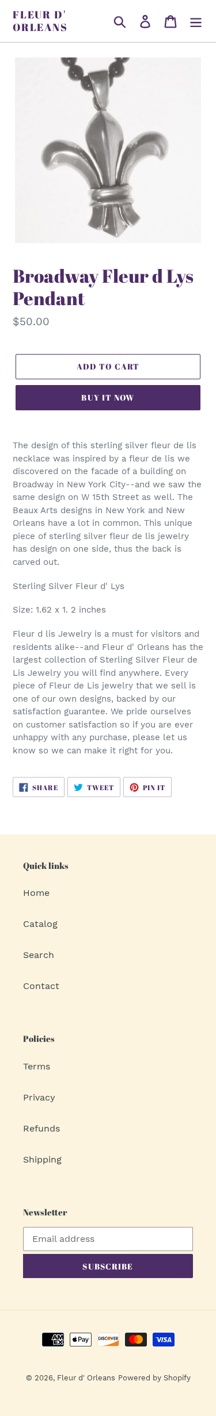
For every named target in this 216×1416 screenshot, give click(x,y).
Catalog (40, 923)
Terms (36, 1066)
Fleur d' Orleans (40, 21)
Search (38, 954)
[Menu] (196, 21)
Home (36, 892)
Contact (41, 985)
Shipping (42, 1159)
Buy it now (107, 397)
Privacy (39, 1097)
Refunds (41, 1128)
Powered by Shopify (154, 1377)
